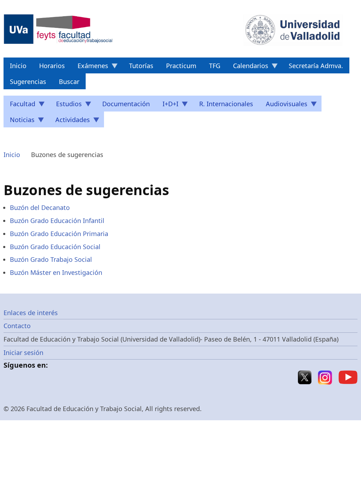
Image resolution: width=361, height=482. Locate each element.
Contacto (17, 325)
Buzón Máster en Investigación (56, 272)
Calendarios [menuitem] (247, 67)
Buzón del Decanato (40, 207)
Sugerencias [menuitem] (28, 81)
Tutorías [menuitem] (141, 65)
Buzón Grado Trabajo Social (51, 259)
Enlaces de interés (31, 312)
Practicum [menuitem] (181, 65)
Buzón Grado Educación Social (55, 246)
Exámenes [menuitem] (89, 67)
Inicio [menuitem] (18, 65)
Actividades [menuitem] (69, 121)
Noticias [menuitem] (19, 121)
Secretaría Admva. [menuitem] (316, 65)
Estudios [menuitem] (66, 106)
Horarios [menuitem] (52, 65)
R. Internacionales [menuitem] (226, 104)
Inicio (12, 154)
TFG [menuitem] (214, 65)
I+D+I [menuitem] (167, 106)
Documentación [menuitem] (126, 104)
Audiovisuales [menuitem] (283, 106)
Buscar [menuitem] (69, 81)
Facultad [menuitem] (19, 106)
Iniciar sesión (23, 352)
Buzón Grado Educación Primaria (59, 233)
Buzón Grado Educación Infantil (57, 220)
